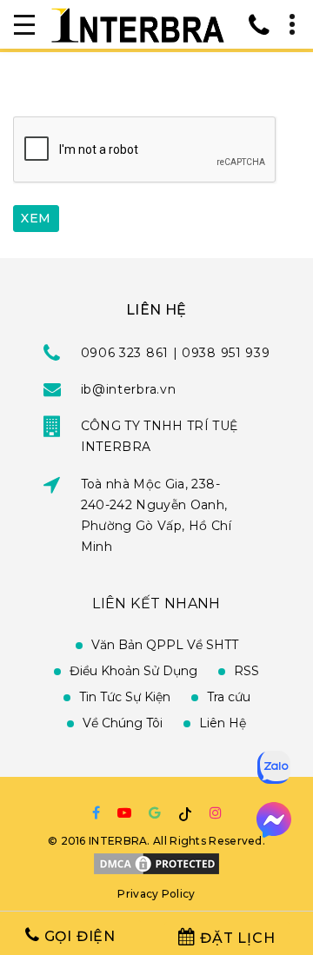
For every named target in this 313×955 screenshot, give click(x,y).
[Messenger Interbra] (274, 820)
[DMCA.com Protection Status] (156, 862)
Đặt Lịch (235, 938)
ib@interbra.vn (128, 389)
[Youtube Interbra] (124, 812)
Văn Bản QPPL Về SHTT (164, 645)
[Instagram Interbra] (216, 812)
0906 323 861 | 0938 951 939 (175, 353)
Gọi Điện (78, 936)
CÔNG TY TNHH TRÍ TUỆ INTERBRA (159, 436)
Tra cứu (228, 697)
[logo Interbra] (137, 24)
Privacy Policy (156, 893)
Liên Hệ (222, 723)
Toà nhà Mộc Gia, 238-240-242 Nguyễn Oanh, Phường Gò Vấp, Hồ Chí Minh (156, 515)
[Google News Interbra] (155, 812)
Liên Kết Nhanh (156, 603)
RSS (246, 671)
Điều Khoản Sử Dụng (133, 671)
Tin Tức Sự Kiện (124, 697)
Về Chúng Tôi (123, 723)
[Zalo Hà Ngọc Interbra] (274, 768)
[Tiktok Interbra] (185, 813)
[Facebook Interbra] (96, 812)
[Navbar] (24, 24)
